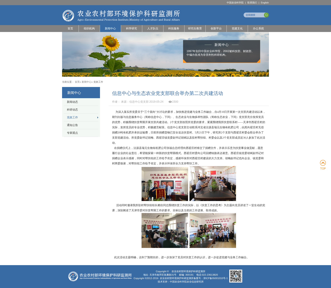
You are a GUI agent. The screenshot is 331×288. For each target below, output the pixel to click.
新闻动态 (72, 101)
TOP (323, 168)
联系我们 (252, 2)
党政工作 (72, 117)
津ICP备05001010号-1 (215, 278)
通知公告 (72, 125)
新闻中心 (110, 28)
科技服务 (173, 28)
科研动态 (72, 109)
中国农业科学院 (235, 2)
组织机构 (89, 28)
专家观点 (72, 132)
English (265, 2)
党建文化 (237, 28)
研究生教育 (195, 28)
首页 (70, 28)
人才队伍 (152, 28)
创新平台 (216, 28)
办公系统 (258, 28)
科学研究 (131, 28)
